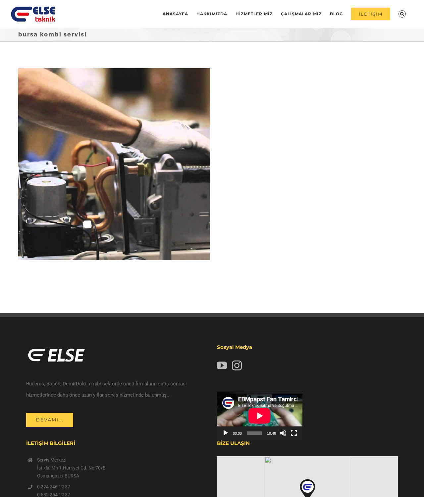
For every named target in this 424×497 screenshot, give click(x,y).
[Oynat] (225, 433)
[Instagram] (237, 365)
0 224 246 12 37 (53, 486)
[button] (402, 14)
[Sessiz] (283, 433)
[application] (259, 416)
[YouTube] (222, 365)
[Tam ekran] (294, 433)
